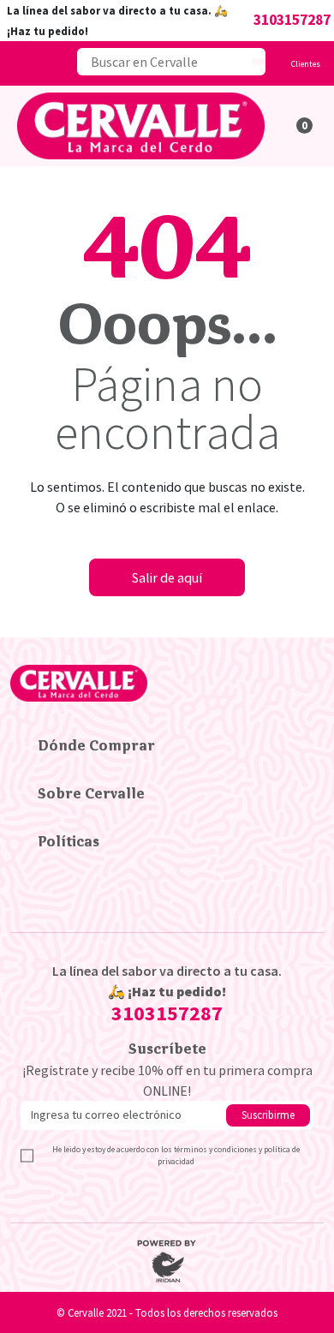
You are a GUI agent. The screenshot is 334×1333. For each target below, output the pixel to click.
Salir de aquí (167, 577)
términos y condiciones (215, 1150)
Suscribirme (268, 1114)
